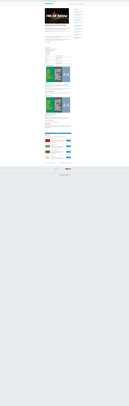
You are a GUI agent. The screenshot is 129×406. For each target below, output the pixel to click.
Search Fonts (56, 168)
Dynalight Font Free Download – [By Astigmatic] (78, 38)
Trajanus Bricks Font (53, 89)
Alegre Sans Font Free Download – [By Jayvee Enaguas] (78, 15)
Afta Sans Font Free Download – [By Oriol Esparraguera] (78, 29)
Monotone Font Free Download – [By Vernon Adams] (78, 12)
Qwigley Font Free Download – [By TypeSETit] (78, 35)
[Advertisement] (58, 33)
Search (56, 170)
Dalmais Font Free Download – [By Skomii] (78, 23)
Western (51, 26)
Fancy (49, 26)
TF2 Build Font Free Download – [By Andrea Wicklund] (78, 26)
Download (68, 140)
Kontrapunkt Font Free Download (78, 17)
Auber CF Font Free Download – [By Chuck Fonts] (78, 32)
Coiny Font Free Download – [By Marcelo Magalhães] (78, 20)
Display (48, 26)
